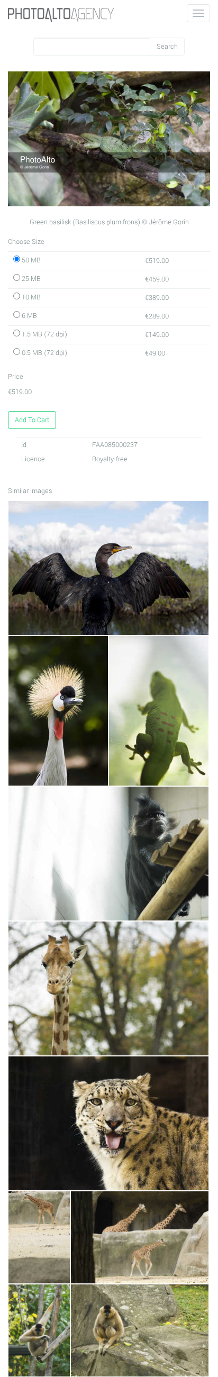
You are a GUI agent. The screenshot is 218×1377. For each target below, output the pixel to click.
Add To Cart (32, 420)
